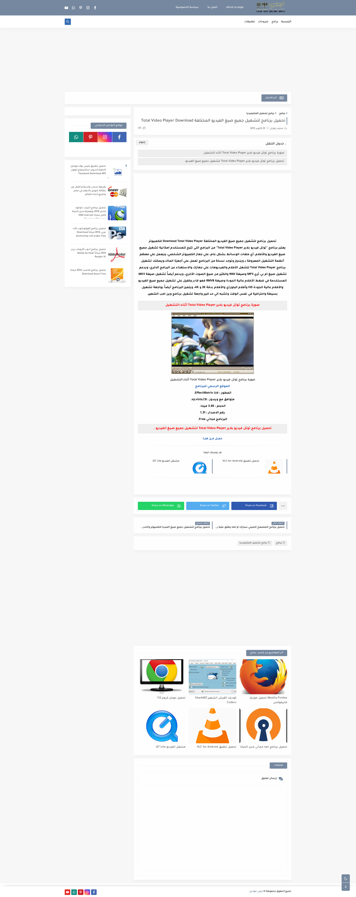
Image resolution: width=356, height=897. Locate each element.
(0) (140, 128)
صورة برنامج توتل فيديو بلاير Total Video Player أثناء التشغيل (244, 153)
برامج (275, 21)
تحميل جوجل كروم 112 (171, 698)
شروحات (263, 21)
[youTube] (119, 147)
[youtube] (66, 8)
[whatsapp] (73, 8)
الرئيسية (286, 21)
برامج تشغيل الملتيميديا (260, 113)
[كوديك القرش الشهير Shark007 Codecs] (213, 676)
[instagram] (88, 8)
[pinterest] (81, 8)
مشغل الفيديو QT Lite (166, 461)
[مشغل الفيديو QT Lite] (162, 725)
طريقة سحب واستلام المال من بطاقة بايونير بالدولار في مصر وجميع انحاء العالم (88, 191)
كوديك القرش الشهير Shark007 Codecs (215, 700)
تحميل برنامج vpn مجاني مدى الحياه (263, 747)
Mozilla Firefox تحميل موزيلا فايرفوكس (268, 700)
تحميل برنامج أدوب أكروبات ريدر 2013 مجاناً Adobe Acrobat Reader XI (88, 253)
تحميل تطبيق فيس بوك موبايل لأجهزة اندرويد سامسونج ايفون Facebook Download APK (88, 170)
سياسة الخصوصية (187, 7)
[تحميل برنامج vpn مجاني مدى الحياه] (263, 725)
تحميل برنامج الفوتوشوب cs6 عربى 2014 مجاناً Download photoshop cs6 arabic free (89, 232)
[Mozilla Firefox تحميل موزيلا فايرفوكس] (263, 676)
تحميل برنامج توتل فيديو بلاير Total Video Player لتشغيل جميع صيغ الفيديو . (234, 161)
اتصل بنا (212, 7)
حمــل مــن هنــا (212, 439)
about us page (235, 7)
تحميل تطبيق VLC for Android (240, 461)
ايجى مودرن (256, 891)
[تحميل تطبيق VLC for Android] (213, 725)
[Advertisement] (178, 60)
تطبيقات (249, 21)
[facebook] (95, 8)
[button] (254, 506)
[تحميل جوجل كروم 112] (162, 676)
